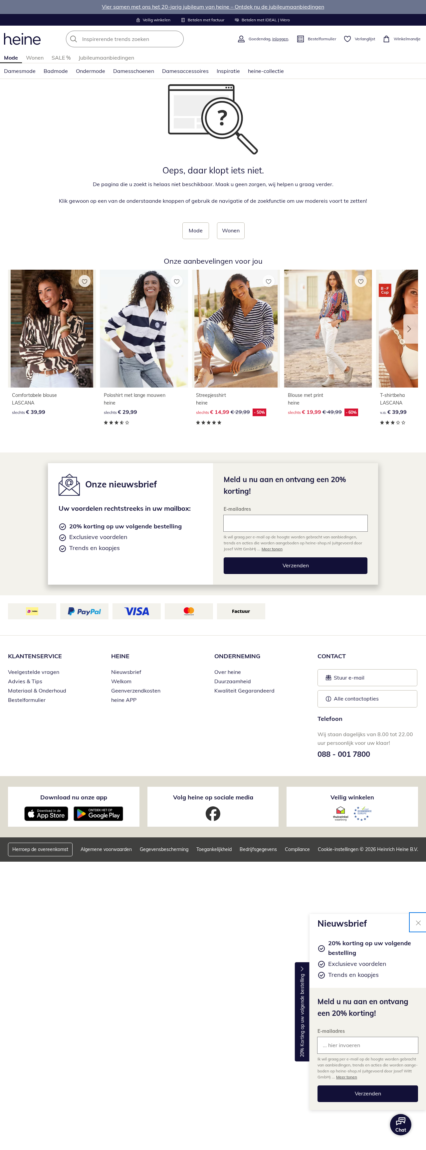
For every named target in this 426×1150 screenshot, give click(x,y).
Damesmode (20, 71)
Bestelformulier (27, 700)
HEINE (120, 656)
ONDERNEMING (237, 656)
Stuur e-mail (349, 679)
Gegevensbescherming (164, 849)
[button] (410, 329)
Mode (11, 57)
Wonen (35, 57)
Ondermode (90, 71)
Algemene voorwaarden (106, 849)
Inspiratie (228, 71)
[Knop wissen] (176, 39)
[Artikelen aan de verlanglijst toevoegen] (85, 281)
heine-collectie (266, 71)
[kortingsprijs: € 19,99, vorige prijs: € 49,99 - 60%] (328, 329)
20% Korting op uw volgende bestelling (302, 1015)
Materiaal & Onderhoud (37, 690)
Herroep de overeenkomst (40, 849)
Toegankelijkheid (214, 849)
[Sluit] (418, 922)
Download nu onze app (73, 797)
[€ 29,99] (144, 329)
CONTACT (332, 656)
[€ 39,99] (52, 329)
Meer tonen (346, 1076)
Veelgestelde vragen (33, 672)
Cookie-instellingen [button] (338, 849)
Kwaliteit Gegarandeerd (244, 690)
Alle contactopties (356, 698)
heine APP (123, 700)
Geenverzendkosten (135, 690)
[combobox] (139, 39)
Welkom (121, 681)
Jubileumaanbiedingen (106, 57)
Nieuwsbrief (126, 672)
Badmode (56, 71)
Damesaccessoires (185, 71)
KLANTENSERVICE (35, 656)
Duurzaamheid (232, 681)
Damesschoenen (133, 71)
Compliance (297, 849)
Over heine (227, 672)
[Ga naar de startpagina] (22, 39)
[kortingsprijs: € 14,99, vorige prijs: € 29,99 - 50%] (236, 329)
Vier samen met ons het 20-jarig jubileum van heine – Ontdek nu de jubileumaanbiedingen (213, 6)
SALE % (61, 57)
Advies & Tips (25, 681)
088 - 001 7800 (344, 754)
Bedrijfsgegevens (258, 849)
